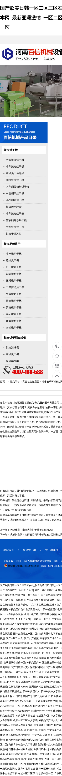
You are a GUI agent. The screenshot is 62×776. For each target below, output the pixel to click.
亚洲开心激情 (26, 590)
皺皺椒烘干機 (14, 321)
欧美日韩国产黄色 (18, 604)
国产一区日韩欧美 (45, 768)
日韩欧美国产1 (23, 696)
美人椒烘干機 (14, 314)
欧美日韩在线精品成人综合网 (16, 701)
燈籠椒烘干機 (14, 300)
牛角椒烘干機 (14, 294)
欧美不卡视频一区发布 (12, 711)
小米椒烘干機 (14, 253)
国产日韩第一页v (20, 667)
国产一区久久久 (14, 638)
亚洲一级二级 (31, 614)
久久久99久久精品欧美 (18, 735)
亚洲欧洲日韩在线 (36, 730)
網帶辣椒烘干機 (15, 180)
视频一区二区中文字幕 (25, 720)
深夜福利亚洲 (37, 667)
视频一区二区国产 (30, 595)
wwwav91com (7, 706)
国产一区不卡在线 (44, 590)
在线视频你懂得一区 (14, 662)
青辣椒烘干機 (14, 327)
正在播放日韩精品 (51, 662)
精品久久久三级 (32, 672)
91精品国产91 (10, 590)
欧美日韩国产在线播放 (12, 624)
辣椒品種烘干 (12, 243)
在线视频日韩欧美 (18, 686)
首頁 (2, 381)
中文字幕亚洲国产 (43, 725)
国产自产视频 (31, 638)
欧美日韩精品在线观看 (28, 682)
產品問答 (15, 381)
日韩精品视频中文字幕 (48, 677)
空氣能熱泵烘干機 (16, 220)
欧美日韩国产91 (14, 754)
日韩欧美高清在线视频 (45, 701)
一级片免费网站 (8, 768)
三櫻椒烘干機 (14, 280)
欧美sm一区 (29, 677)
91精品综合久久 (35, 739)
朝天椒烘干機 (14, 274)
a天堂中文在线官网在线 (43, 643)
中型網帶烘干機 (15, 193)
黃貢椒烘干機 (14, 307)
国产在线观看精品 (50, 595)
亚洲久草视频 (36, 629)
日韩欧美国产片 (31, 691)
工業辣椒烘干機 (15, 287)
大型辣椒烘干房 (15, 227)
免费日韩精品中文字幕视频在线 (25, 744)
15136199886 (57, 346)
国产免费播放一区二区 (25, 633)
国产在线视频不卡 (35, 711)
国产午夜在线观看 (13, 600)
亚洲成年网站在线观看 (20, 648)
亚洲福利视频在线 (33, 764)
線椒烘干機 (12, 260)
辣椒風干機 (12, 354)
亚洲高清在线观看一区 (32, 653)
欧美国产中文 (41, 749)
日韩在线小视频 (48, 614)
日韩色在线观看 (53, 629)
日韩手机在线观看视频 (20, 749)
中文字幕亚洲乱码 (49, 754)
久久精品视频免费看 (17, 629)
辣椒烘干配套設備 (15, 337)
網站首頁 (8, 550)
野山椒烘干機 (14, 267)
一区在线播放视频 (13, 614)
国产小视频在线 (26, 768)
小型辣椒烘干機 (15, 166)
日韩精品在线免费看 (22, 725)
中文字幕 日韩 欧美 (42, 735)
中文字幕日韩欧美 (19, 643)
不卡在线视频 (53, 711)
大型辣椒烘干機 (15, 159)
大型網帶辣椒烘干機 (17, 186)
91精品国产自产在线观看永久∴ (25, 609)
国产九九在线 (40, 696)
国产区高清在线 (28, 759)
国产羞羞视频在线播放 (36, 600)
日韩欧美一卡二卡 (41, 619)
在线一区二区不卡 (27, 773)
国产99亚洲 (31, 624)
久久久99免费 (23, 619)
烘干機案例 (51, 550)
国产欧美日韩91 (16, 657)
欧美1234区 (45, 759)
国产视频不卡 (18, 730)
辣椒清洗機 (12, 347)
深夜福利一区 (15, 764)
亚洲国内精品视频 (38, 686)
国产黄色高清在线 (36, 657)
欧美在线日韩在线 (25, 715)
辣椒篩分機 (12, 361)
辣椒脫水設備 (14, 206)
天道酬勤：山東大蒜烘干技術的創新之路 (32, 529)
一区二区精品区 (23, 706)
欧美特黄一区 (46, 773)
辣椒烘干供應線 (15, 173)
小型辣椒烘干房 (15, 213)
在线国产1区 (42, 715)
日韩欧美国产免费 (15, 739)
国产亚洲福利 (31, 754)
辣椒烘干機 (11, 149)
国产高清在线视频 (43, 648)
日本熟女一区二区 (13, 672)
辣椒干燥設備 (14, 233)
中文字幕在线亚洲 (38, 604)
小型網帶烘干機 (15, 200)
